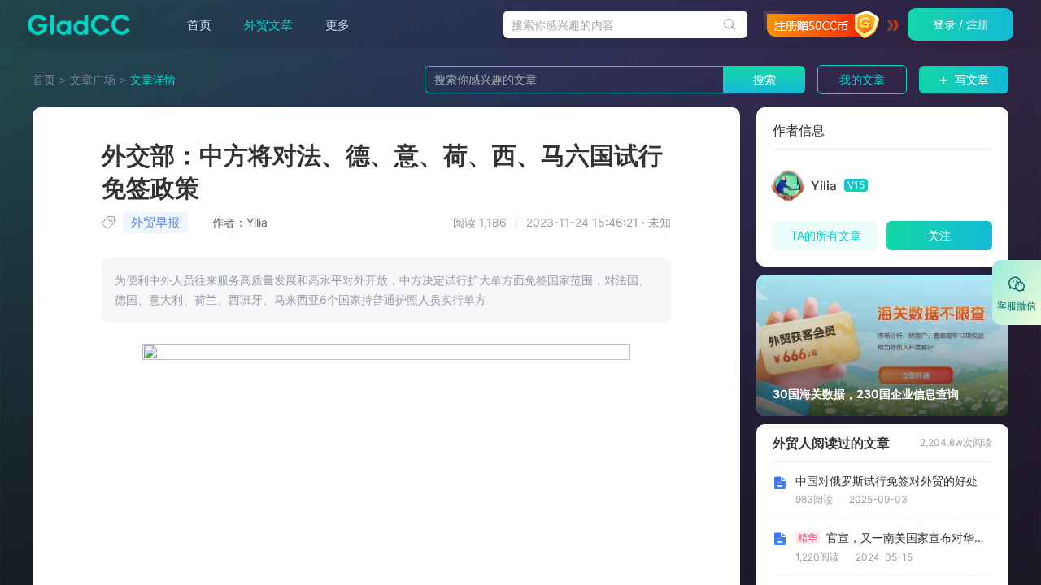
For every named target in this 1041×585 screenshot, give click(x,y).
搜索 (764, 79)
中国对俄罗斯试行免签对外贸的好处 (886, 481)
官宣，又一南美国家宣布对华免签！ (907, 538)
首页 (199, 24)
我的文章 (862, 79)
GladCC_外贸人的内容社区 (74, 24)
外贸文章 (268, 24)
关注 (939, 235)
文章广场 (92, 79)
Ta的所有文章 (826, 235)
